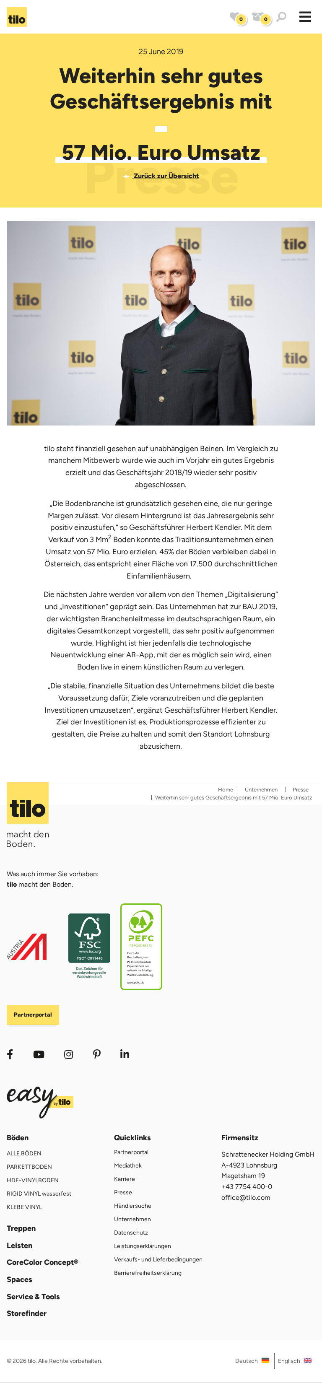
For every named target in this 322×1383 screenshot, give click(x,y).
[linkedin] (96, 1054)
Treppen (21, 1228)
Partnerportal (33, 1014)
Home (225, 789)
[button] (305, 17)
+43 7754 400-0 (246, 1187)
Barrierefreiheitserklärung (148, 1273)
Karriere (124, 1179)
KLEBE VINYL (24, 1207)
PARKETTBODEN (29, 1166)
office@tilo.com (245, 1197)
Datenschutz (131, 1232)
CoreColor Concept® (42, 1262)
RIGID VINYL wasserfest (39, 1193)
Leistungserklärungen (142, 1246)
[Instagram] (68, 1054)
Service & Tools (33, 1296)
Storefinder (27, 1313)
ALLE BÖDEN (24, 1153)
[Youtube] (38, 1054)
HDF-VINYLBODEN (33, 1180)
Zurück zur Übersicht (165, 176)
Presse (123, 1192)
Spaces (19, 1279)
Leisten (19, 1245)
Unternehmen (132, 1219)
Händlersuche (132, 1205)
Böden (18, 1138)
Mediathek (128, 1165)
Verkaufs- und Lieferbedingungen (158, 1259)
